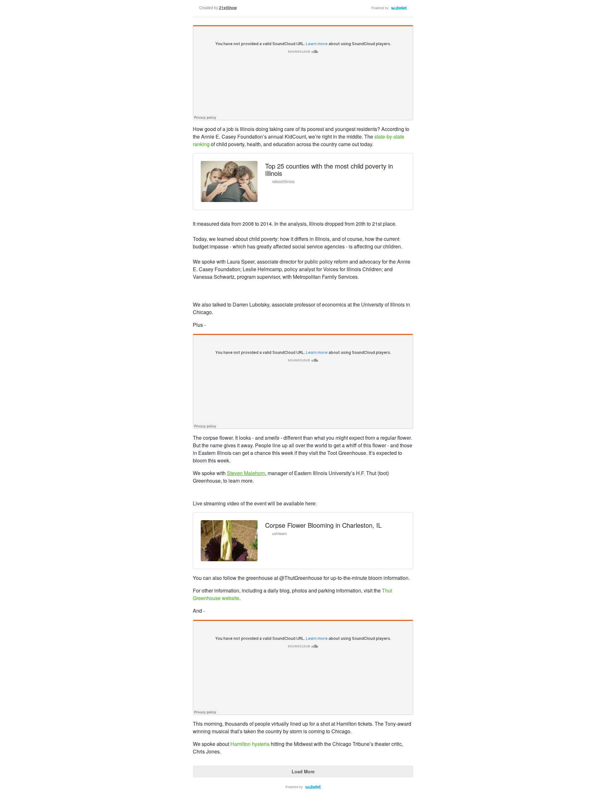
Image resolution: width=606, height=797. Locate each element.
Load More (303, 771)
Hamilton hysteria (250, 743)
